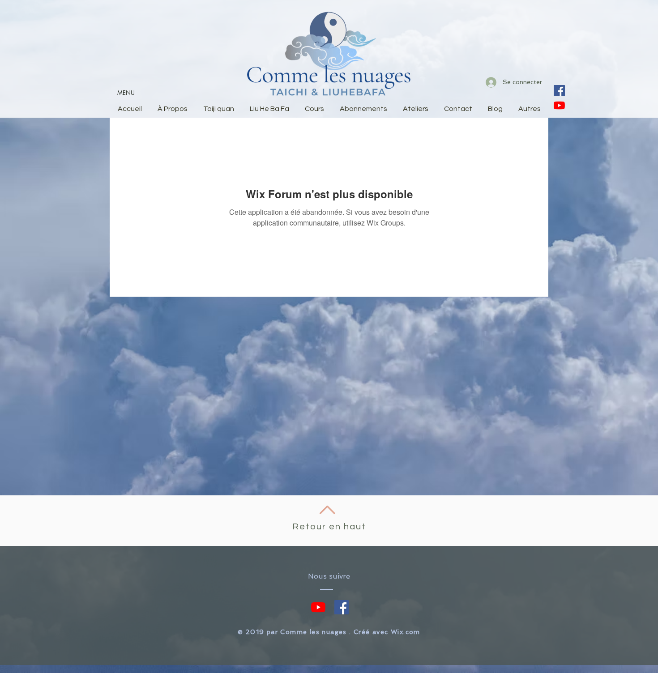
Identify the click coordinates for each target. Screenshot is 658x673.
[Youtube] (559, 105)
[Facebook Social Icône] (559, 90)
